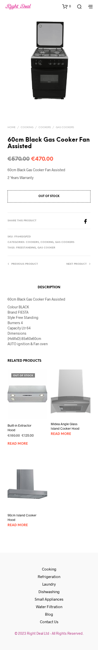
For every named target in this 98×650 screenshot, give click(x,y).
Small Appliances (49, 599)
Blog (49, 614)
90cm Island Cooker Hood (22, 517)
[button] (66, 6)
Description (49, 287)
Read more (18, 443)
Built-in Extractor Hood (19, 427)
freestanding (26, 247)
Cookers (44, 127)
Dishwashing (49, 591)
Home (12, 127)
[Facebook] (86, 220)
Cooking (27, 127)
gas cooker (46, 247)
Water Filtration (49, 606)
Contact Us (49, 621)
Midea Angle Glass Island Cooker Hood (65, 426)
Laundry (49, 584)
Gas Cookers (65, 127)
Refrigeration (49, 576)
